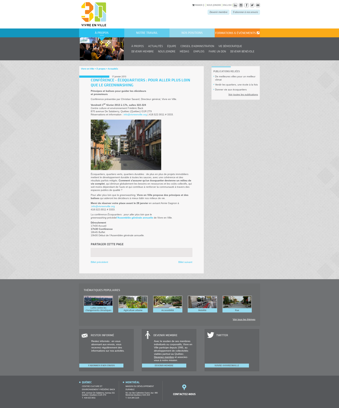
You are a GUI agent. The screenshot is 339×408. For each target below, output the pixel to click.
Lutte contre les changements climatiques (98, 309)
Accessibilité (167, 310)
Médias (184, 51)
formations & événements (235, 33)
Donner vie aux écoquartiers (231, 89)
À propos (102, 33)
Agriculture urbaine (133, 310)
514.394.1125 (133, 398)
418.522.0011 (90, 398)
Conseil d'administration (197, 46)
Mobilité (202, 310)
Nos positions (192, 33)
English (227, 5)
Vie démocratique (230, 46)
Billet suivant (185, 262)
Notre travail (147, 33)
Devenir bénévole (242, 51)
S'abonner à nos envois (245, 12)
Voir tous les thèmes (244, 319)
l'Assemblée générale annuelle (134, 217)
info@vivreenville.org (135, 114)
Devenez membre (164, 357)
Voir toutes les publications (243, 94)
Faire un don (217, 51)
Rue (237, 310)
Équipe (171, 46)
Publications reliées (226, 71)
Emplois (199, 51)
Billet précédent (99, 262)
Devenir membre (218, 12)
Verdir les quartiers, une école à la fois (236, 84)
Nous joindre (214, 5)
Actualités (155, 46)
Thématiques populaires (102, 290)
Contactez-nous (184, 394)
